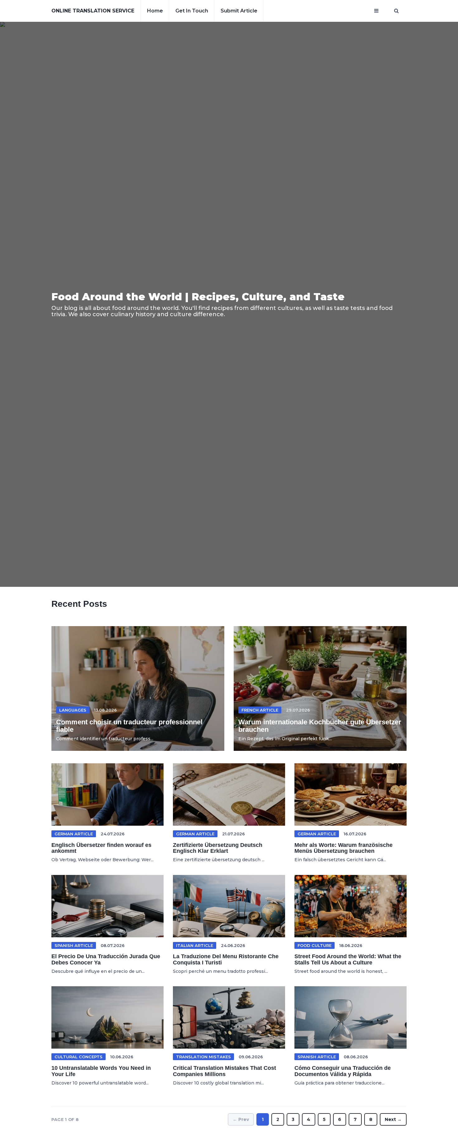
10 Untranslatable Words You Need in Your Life (101, 1071)
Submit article (239, 11)
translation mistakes (203, 1056)
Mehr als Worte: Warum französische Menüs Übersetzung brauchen (343, 848)
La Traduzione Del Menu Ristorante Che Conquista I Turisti (226, 959)
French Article (259, 709)
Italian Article (194, 945)
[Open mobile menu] (376, 11)
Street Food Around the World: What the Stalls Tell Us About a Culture (347, 959)
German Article (74, 833)
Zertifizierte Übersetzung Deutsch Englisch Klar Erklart (217, 848)
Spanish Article (74, 945)
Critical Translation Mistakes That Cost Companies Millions (224, 1071)
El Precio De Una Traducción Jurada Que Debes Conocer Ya (105, 959)
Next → (393, 1119)
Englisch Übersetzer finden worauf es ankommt (101, 848)
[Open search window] (396, 11)
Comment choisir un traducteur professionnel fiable (129, 725)
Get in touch (191, 11)
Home (155, 11)
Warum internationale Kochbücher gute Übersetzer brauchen (319, 725)
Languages (72, 709)
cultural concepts (79, 1056)
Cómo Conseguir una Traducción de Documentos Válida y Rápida (342, 1071)
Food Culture (315, 945)
